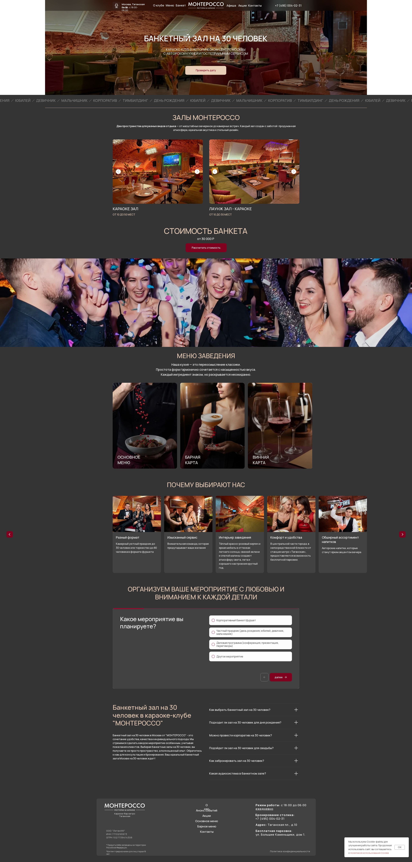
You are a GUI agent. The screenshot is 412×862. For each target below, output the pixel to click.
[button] (205, 70)
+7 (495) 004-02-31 (288, 5)
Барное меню (206, 826)
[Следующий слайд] (402, 534)
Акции (206, 816)
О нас (206, 807)
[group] (145, 425)
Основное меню (206, 821)
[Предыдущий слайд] (9, 534)
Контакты (207, 832)
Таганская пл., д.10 (276, 825)
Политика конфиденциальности (290, 851)
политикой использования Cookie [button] (369, 853)
